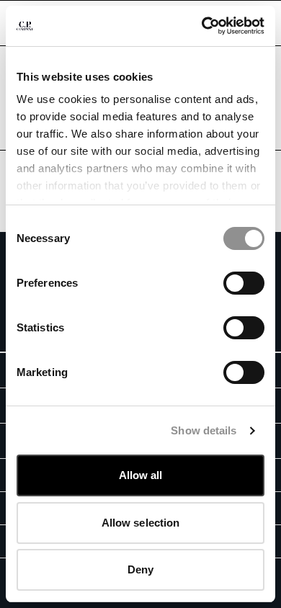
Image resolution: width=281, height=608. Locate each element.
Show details (203, 430)
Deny (140, 569)
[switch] (243, 283)
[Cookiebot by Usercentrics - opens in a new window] (202, 26)
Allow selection (141, 523)
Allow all (141, 475)
